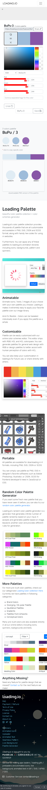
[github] (11, 722)
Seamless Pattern (10, 740)
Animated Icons (9, 731)
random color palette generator (16, 505)
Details (37, 787)
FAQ (4, 701)
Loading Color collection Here (30, 591)
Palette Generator (10, 746)
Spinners (6, 728)
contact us (15, 685)
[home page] (10, 3)
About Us (6, 719)
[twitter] (7, 722)
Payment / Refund (10, 704)
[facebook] (3, 722)
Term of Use (7, 707)
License (5, 713)
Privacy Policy (8, 710)
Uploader (6, 734)
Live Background (9, 743)
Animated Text (8, 737)
